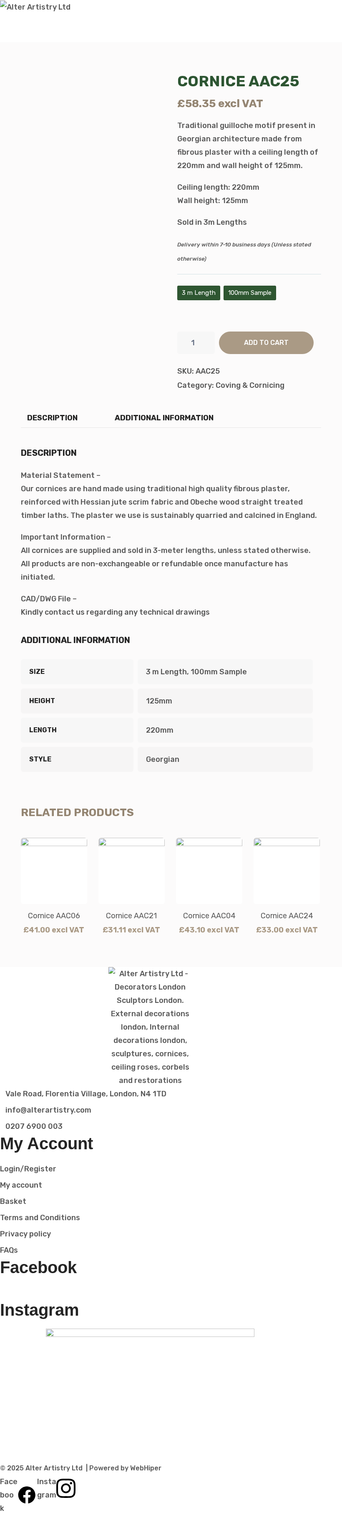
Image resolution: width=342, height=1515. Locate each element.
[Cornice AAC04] (209, 871)
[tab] (52, 418)
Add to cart (266, 343)
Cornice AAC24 (287, 915)
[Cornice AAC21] (131, 871)
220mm (160, 730)
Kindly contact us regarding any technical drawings (115, 612)
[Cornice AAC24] (287, 871)
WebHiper (145, 1468)
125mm (159, 701)
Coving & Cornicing (250, 385)
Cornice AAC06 (54, 915)
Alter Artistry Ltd (54, 1468)
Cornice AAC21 (131, 915)
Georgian (162, 759)
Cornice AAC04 (209, 915)
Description (52, 417)
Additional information (164, 417)
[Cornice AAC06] (54, 871)
